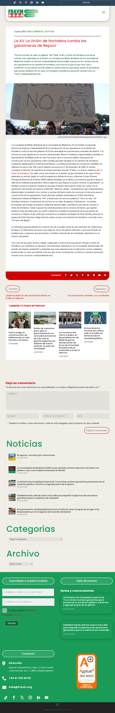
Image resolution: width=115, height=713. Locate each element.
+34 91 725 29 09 (20, 678)
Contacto (28, 654)
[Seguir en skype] (20, 2)
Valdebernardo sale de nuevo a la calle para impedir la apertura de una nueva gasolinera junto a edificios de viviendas (57, 496)
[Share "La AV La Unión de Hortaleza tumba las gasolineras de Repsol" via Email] (99, 275)
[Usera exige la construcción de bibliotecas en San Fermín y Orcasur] (20, 320)
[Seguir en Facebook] (26, 2)
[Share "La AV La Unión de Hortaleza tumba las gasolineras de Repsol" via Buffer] (94, 275)
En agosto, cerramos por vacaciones (36, 455)
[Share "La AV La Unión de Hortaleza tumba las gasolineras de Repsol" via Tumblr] (77, 275)
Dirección (15, 663)
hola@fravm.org (20, 687)
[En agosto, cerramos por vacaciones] (12, 457)
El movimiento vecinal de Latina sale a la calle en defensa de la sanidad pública (94, 333)
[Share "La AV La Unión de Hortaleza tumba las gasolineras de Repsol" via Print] (105, 275)
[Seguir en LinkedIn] (37, 2)
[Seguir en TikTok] (14, 2)
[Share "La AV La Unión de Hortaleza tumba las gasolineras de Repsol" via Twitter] (71, 275)
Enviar (12, 623)
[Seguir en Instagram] (31, 2)
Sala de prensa (87, 581)
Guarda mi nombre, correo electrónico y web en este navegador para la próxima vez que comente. (54, 423)
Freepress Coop (65, 710)
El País (97, 173)
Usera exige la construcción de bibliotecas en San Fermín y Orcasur (19, 336)
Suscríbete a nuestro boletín (28, 581)
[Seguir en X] (22, 697)
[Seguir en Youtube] (43, 2)
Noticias (49, 31)
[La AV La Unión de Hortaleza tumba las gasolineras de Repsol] (57, 109)
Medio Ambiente (35, 31)
